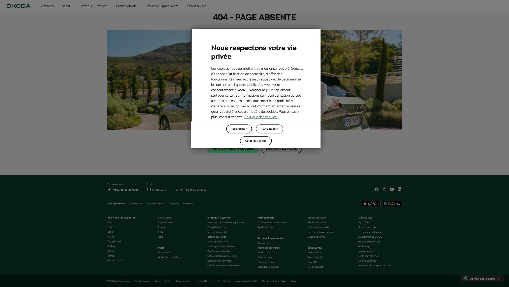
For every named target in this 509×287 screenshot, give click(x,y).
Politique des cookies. (260, 117)
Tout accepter (269, 128)
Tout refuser (239, 128)
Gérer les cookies (256, 140)
